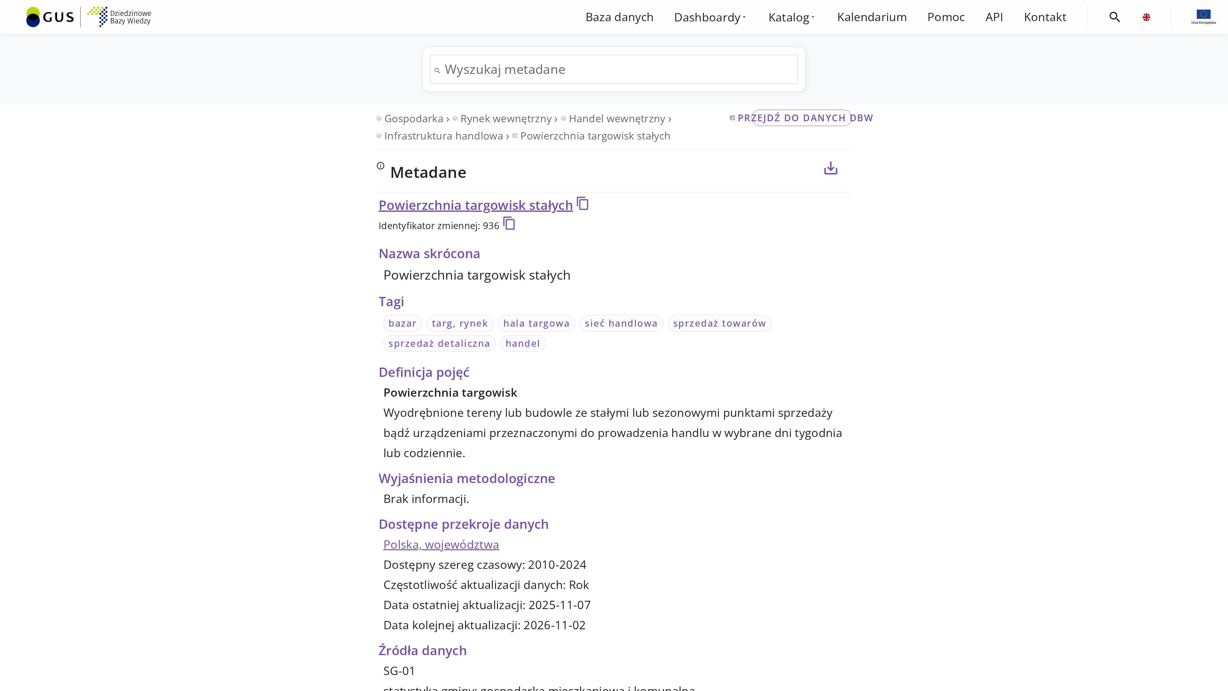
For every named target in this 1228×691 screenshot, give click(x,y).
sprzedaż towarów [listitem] (720, 323)
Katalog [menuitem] (788, 17)
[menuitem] (88, 16)
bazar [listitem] (403, 323)
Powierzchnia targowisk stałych (476, 205)
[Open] (437, 70)
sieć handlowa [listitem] (621, 323)
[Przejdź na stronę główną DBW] (88, 17)
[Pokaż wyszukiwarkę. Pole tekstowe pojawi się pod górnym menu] (1115, 17)
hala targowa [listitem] (536, 323)
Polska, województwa (441, 544)
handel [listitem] (523, 343)
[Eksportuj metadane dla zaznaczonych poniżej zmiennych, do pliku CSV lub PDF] (830, 168)
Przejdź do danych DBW (802, 117)
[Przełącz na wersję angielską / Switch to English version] (1146, 17)
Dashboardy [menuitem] (707, 17)
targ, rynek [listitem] (460, 323)
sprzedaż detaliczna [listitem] (440, 343)
